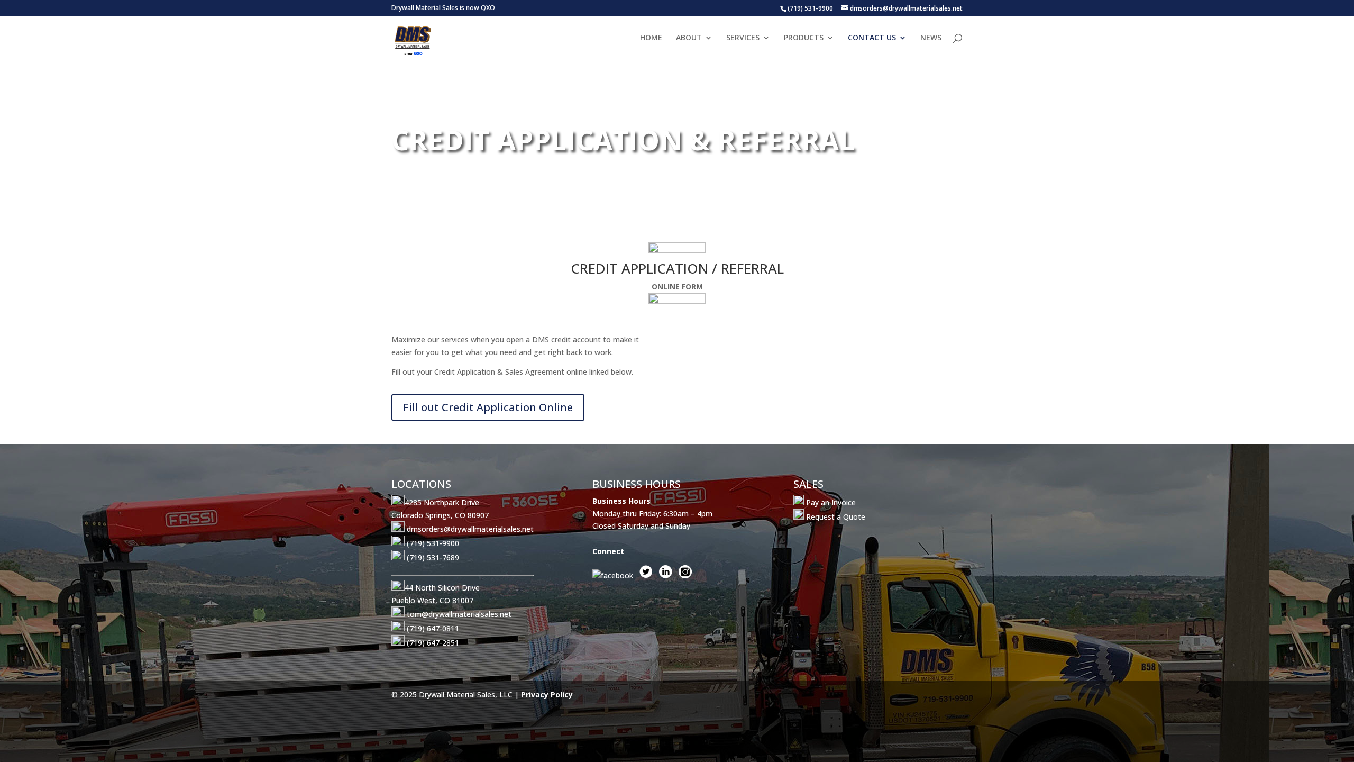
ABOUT (689, 38)
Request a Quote (834, 517)
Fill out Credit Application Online (488, 407)
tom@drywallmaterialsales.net (459, 614)
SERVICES (743, 38)
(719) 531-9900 (433, 543)
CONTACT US (872, 38)
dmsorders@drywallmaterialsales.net (470, 529)
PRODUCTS (804, 38)
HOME (651, 38)
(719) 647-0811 (433, 628)
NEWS (930, 38)
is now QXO (477, 7)
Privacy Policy (547, 695)
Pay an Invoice (830, 502)
